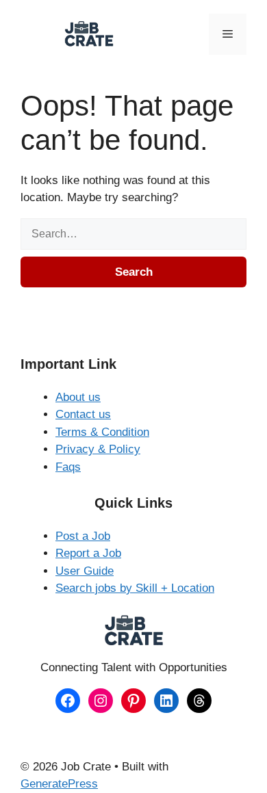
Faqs (68, 466)
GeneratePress (59, 783)
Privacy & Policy (97, 449)
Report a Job (88, 553)
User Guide (84, 570)
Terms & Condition (102, 432)
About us (78, 397)
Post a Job (82, 536)
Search (134, 271)
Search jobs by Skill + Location (134, 588)
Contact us (83, 414)
